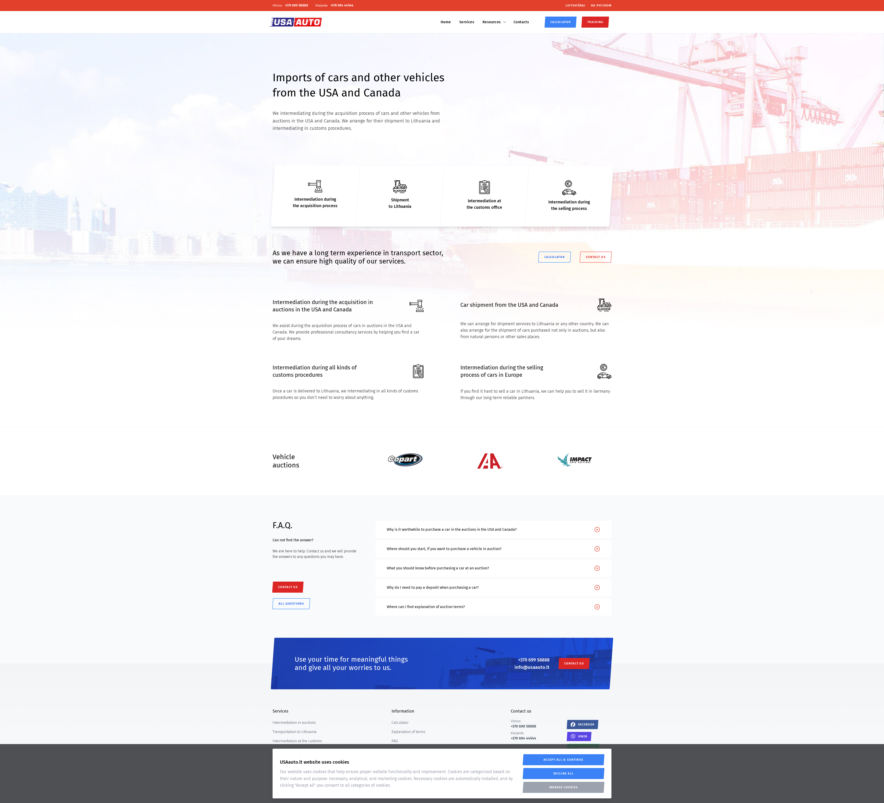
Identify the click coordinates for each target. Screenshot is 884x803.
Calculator (400, 722)
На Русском (601, 5)
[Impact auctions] (575, 460)
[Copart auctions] (405, 459)
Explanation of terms (408, 732)
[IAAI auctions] (490, 461)
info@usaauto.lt (532, 667)
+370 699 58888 (534, 660)
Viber (582, 736)
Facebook (586, 724)
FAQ (395, 741)
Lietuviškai (575, 5)
